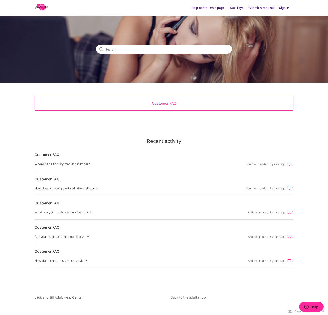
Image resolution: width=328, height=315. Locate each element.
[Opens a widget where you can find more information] (311, 307)
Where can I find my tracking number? (62, 164)
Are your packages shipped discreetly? (63, 236)
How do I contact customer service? (61, 260)
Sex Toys (236, 8)
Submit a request (261, 8)
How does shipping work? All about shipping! (66, 188)
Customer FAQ (47, 154)
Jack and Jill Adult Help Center (59, 297)
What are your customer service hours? (63, 212)
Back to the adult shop (188, 297)
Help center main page (208, 8)
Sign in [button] (284, 8)
